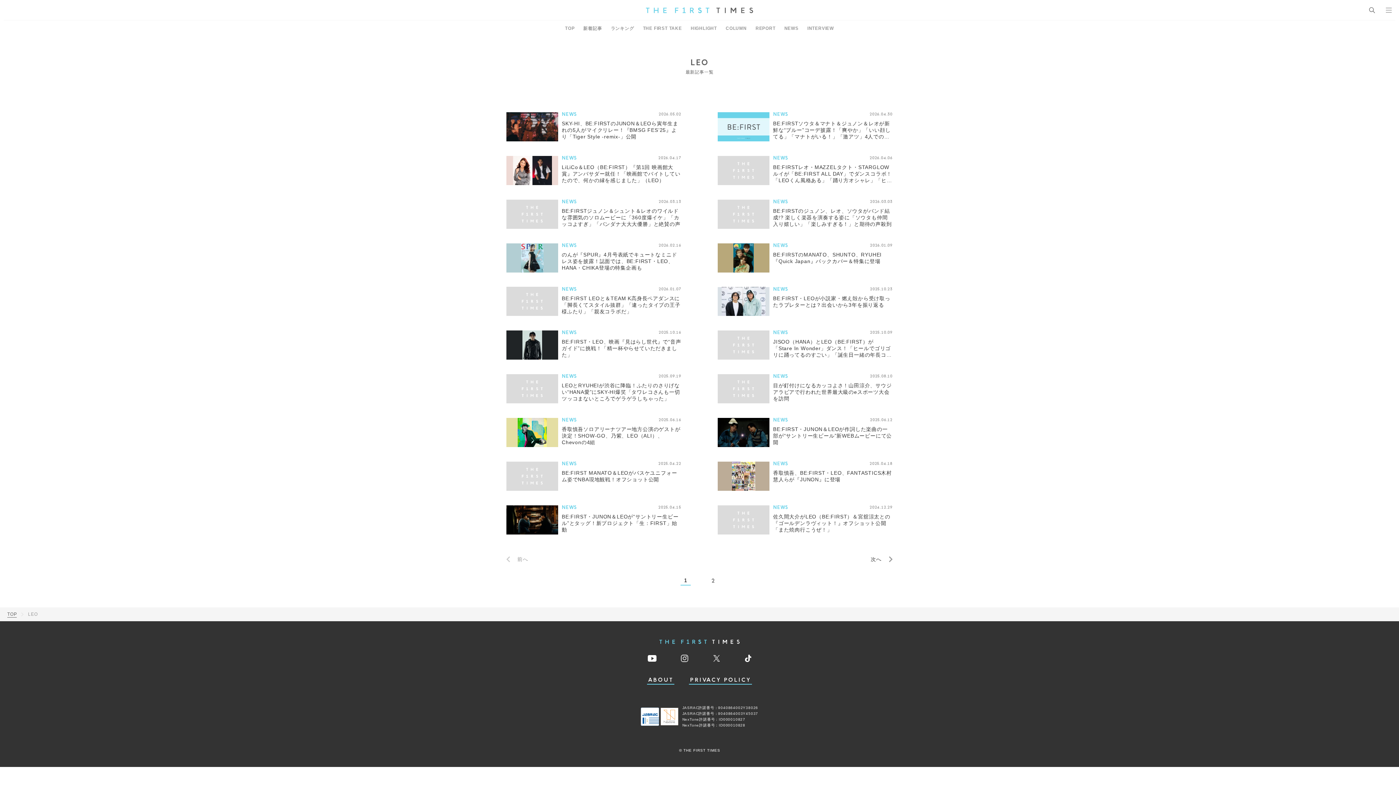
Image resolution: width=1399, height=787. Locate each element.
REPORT (766, 28)
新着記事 (592, 28)
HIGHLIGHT (704, 28)
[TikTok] (748, 658)
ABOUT (661, 680)
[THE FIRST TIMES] (699, 10)
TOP (570, 28)
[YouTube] (652, 658)
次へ (876, 559)
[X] (717, 658)
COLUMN (736, 28)
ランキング (622, 28)
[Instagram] (684, 658)
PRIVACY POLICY (720, 680)
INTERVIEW (820, 28)
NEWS (791, 28)
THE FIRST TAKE (662, 28)
